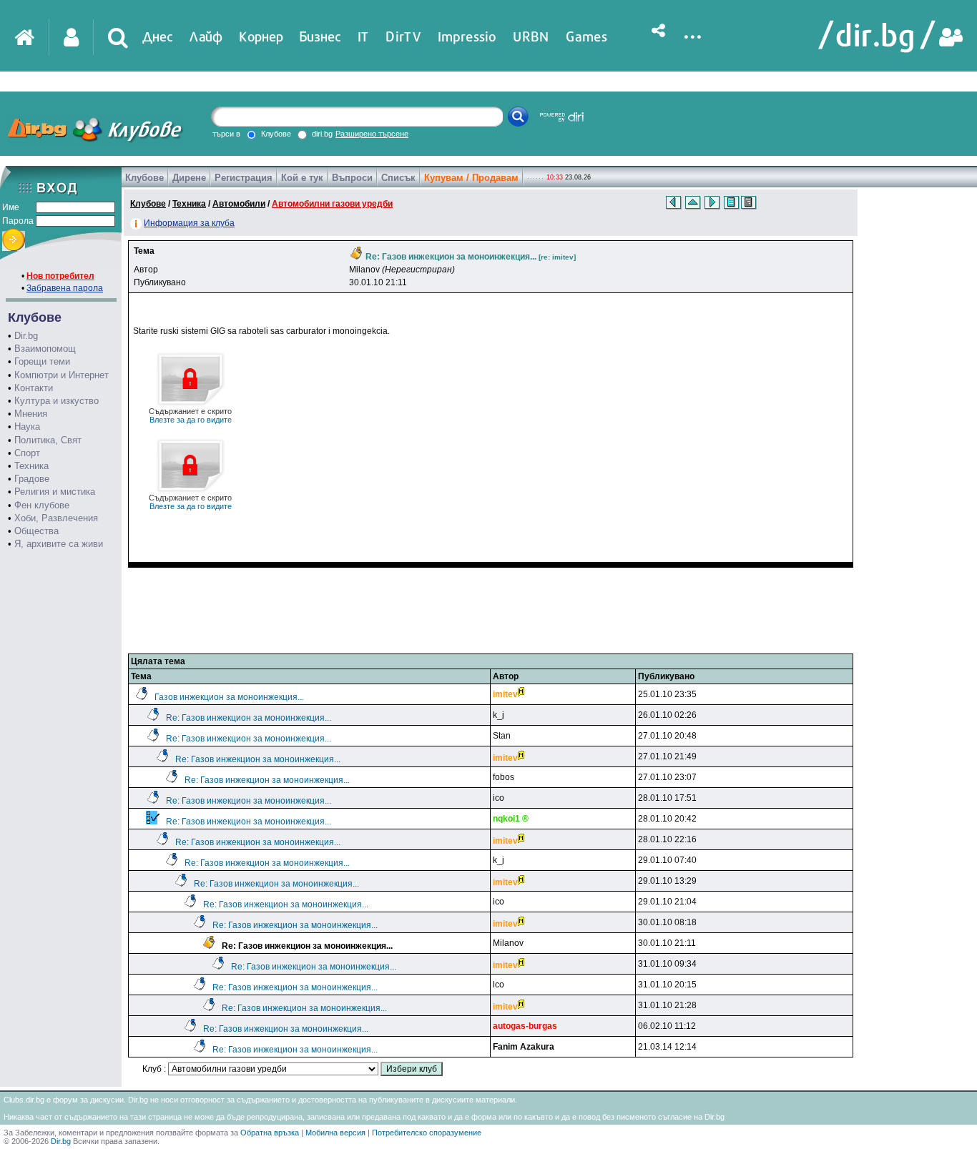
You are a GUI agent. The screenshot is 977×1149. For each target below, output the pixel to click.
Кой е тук (302, 177)
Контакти (33, 388)
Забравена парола (64, 288)
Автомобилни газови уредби (332, 204)
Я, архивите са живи (58, 543)
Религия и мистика (54, 491)
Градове (31, 478)
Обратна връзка (269, 1132)
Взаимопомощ (45, 348)
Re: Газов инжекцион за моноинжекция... (248, 718)
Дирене (189, 177)
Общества (36, 531)
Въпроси (352, 177)
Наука (27, 426)
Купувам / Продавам (471, 177)
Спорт (27, 453)
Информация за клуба (189, 223)
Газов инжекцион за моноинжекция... (229, 697)
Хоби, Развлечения (56, 518)
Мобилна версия (335, 1132)
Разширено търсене (371, 133)
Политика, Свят (48, 440)
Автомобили (238, 204)
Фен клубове (41, 505)
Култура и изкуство (56, 400)
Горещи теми (42, 361)
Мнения (30, 413)
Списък (398, 177)
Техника (31, 465)
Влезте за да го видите (190, 415)
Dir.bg (26, 335)
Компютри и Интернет (61, 375)
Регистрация (244, 177)
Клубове (144, 177)
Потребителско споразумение (426, 1132)
